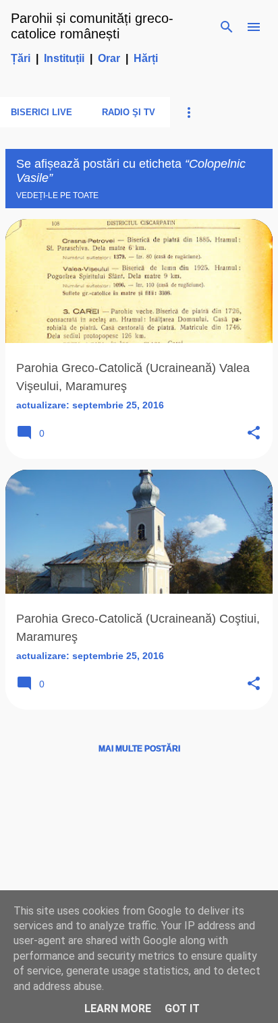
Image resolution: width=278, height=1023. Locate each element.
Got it (182, 1008)
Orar (109, 58)
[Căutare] (227, 27)
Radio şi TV (128, 112)
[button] (254, 434)
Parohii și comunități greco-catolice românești (92, 26)
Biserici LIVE (41, 112)
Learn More (117, 1008)
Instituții (64, 58)
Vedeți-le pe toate (57, 195)
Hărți (146, 58)
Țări (20, 58)
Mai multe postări (139, 748)
